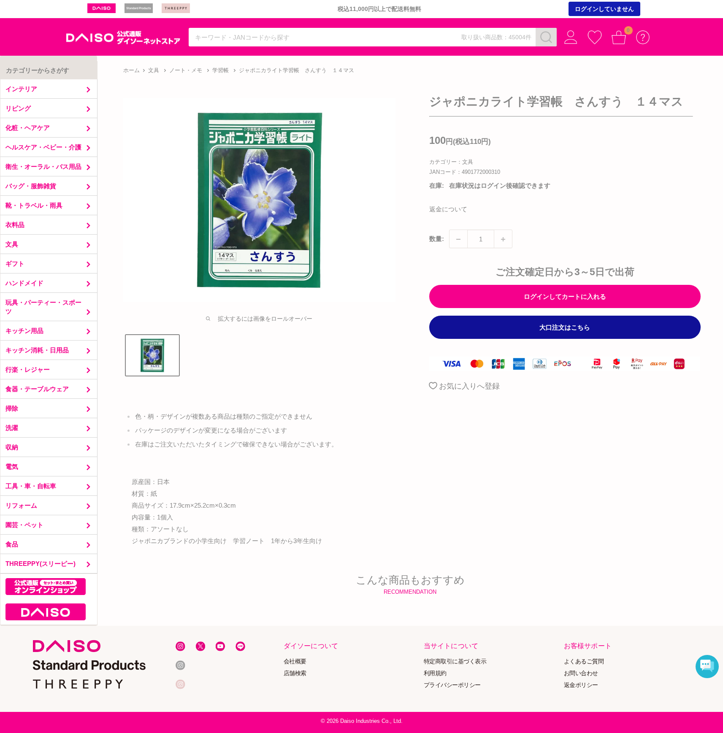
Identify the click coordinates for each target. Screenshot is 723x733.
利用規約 (435, 673)
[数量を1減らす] (458, 239)
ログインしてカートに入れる (565, 296)
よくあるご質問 (584, 661)
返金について (448, 209)
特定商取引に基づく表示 (455, 661)
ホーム (131, 70)
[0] (619, 37)
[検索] (546, 37)
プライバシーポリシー (452, 685)
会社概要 (294, 661)
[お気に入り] (595, 37)
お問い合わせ (581, 673)
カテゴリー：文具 (451, 162)
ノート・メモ (185, 70)
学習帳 (220, 70)
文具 (153, 70)
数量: (436, 239)
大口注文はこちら (564, 327)
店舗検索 (294, 673)
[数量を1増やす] (503, 239)
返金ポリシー (581, 685)
